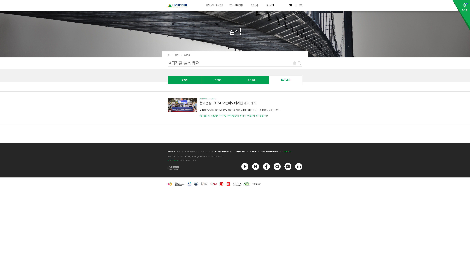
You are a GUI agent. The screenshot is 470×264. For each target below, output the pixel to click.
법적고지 (204, 151)
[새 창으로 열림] (173, 168)
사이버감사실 (240, 151)
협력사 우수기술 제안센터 (269, 151)
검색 (176, 55)
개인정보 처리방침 (174, 151)
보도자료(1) (285, 80)
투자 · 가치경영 (236, 5)
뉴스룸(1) (251, 80)
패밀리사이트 (287, 151)
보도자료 (187, 55)
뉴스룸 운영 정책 (190, 151)
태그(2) (184, 80)
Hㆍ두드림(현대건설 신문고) (221, 151)
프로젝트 (218, 80)
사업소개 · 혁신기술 (214, 5)
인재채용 (254, 5)
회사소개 (270, 5)
